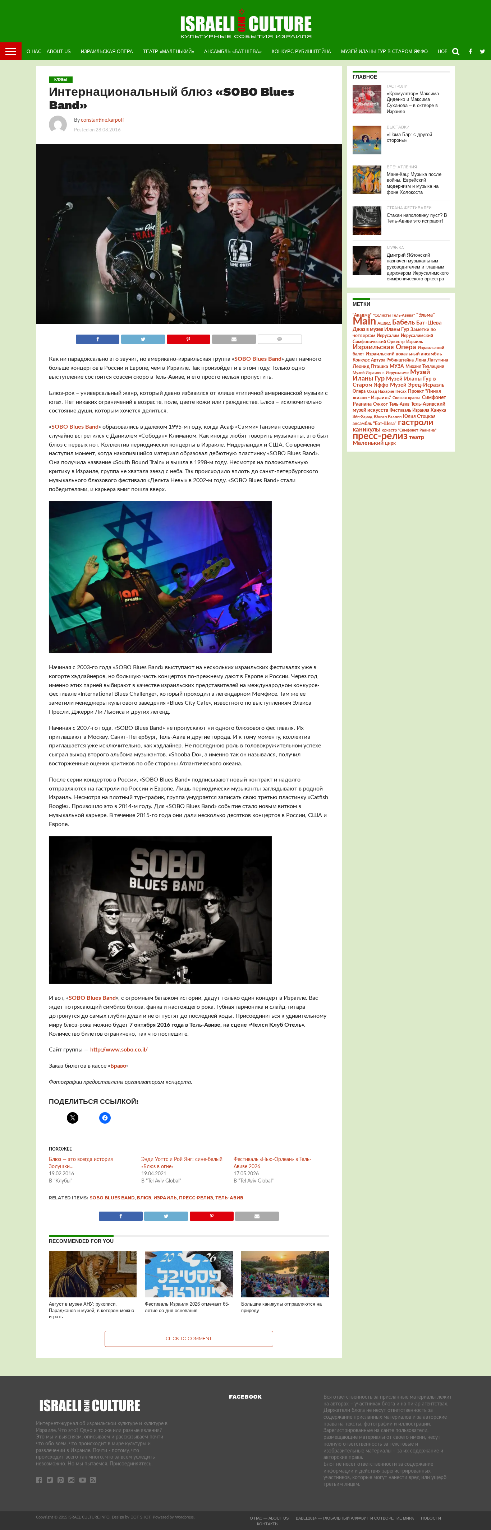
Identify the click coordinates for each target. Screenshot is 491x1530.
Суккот (380, 404)
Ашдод (384, 323)
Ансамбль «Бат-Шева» (233, 51)
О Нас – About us (49, 51)
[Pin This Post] (188, 337)
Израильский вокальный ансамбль (404, 354)
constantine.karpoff (102, 120)
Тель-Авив (229, 1197)
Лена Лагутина (431, 360)
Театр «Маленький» (168, 51)
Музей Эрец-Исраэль (417, 385)
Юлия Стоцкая (419, 416)
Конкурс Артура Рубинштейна (383, 360)
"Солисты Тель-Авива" (394, 315)
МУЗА (397, 366)
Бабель (403, 322)
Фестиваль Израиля (409, 410)
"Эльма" (425, 315)
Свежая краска (407, 398)
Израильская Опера (107, 51)
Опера (359, 391)
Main (364, 321)
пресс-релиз (196, 1197)
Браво (118, 1066)
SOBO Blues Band (257, 359)
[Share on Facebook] (98, 337)
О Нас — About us (269, 1518)
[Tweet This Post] (143, 337)
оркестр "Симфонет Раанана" (409, 430)
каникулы (367, 429)
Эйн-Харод (362, 417)
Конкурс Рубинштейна (301, 51)
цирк (390, 443)
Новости (431, 1518)
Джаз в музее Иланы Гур (381, 329)
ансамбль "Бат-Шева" (374, 424)
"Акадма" (362, 315)
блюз (144, 1197)
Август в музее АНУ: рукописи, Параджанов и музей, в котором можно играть (91, 1310)
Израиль (165, 1197)
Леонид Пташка (370, 366)
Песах (401, 391)
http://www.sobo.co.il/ (119, 1050)
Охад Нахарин (380, 391)
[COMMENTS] (279, 337)
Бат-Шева (429, 323)
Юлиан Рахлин (387, 417)
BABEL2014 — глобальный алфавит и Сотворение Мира (355, 1518)
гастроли (415, 422)
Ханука (438, 410)
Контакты (268, 1524)
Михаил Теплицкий (424, 366)
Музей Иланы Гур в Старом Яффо (384, 51)
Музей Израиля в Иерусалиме (381, 373)
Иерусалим (388, 335)
